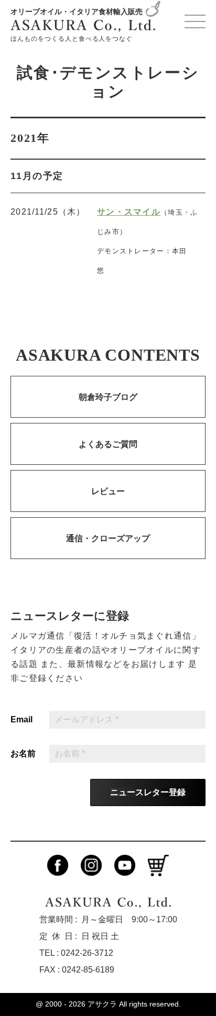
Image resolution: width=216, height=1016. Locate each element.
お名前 (23, 754)
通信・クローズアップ (108, 538)
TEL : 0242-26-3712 (76, 952)
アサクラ (102, 1004)
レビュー (108, 491)
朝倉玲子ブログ (108, 397)
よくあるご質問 (108, 444)
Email (21, 720)
